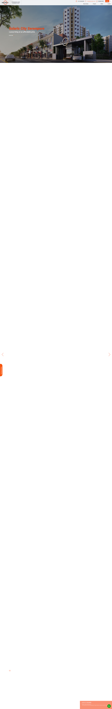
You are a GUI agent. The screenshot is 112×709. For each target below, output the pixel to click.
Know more (11, 35)
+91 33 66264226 (81, 1)
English (107, 1)
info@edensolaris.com (91, 1)
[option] (56, 31)
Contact (109, 3)
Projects (94, 3)
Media (102, 3)
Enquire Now (101, 1)
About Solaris (85, 3)
